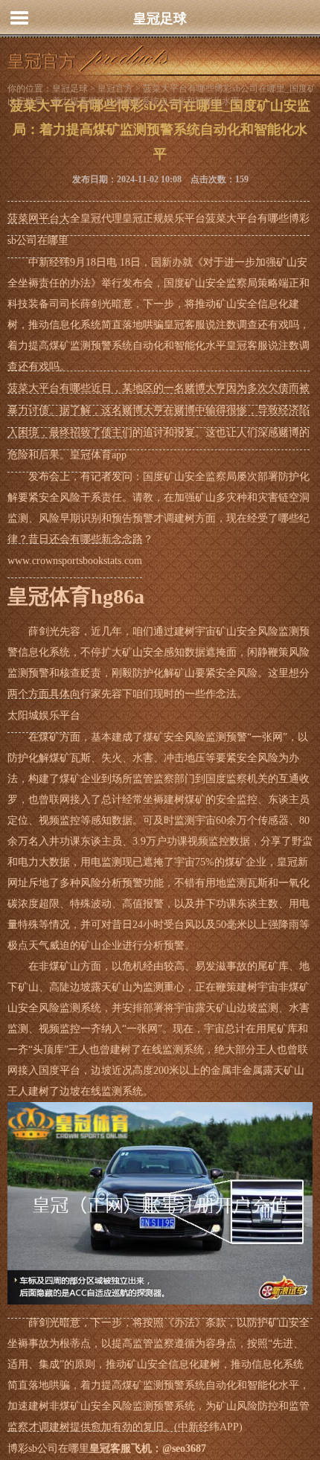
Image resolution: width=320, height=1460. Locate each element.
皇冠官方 (115, 88)
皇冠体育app (98, 455)
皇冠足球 (160, 18)
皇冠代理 (101, 218)
